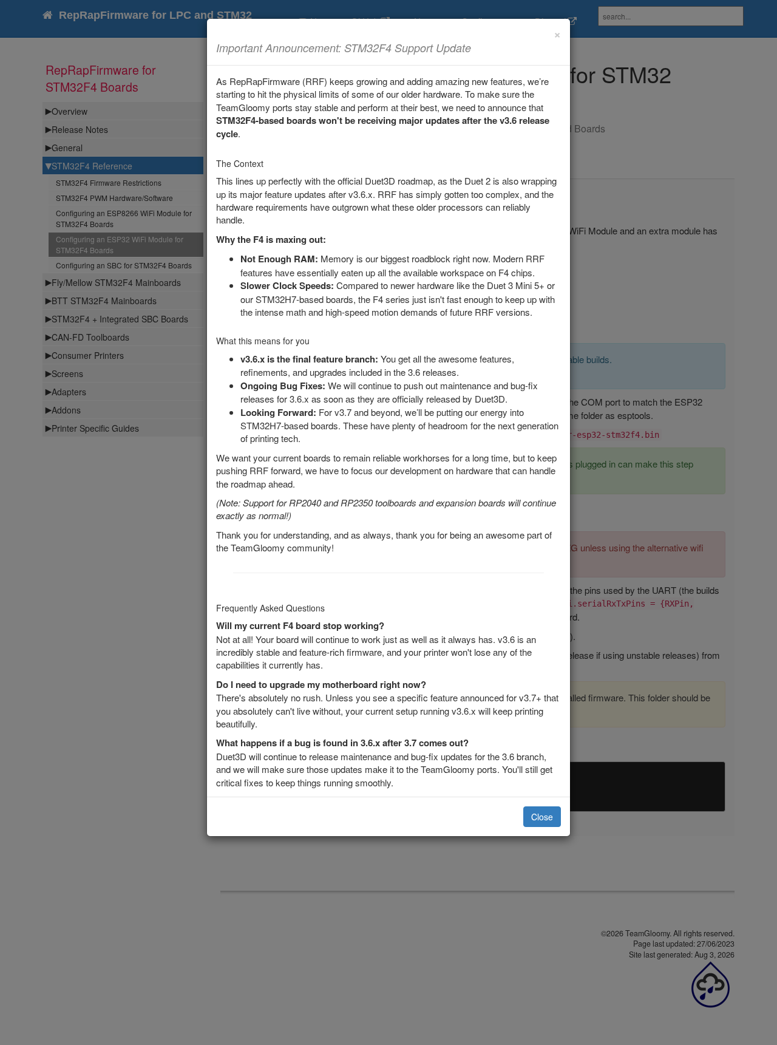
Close (542, 817)
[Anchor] (476, 47)
